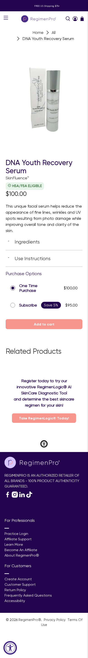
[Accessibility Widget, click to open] (10, 648)
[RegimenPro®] (39, 18)
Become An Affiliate (21, 550)
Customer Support (20, 584)
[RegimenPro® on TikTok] (29, 496)
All (54, 32)
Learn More (14, 544)
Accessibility (15, 601)
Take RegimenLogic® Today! (44, 418)
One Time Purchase (28, 288)
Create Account (18, 579)
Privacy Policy (55, 620)
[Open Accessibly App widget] (44, 443)
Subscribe (28, 305)
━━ (7, 528)
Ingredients (24, 242)
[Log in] (75, 18)
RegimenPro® (30, 620)
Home (38, 32)
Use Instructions (29, 258)
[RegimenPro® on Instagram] (15, 496)
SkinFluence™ (17, 178)
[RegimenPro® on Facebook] (8, 496)
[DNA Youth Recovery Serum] (44, 94)
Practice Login (16, 534)
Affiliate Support (18, 539)
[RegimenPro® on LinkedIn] (22, 496)
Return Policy (15, 590)
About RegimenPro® (22, 555)
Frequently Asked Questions (28, 595)
